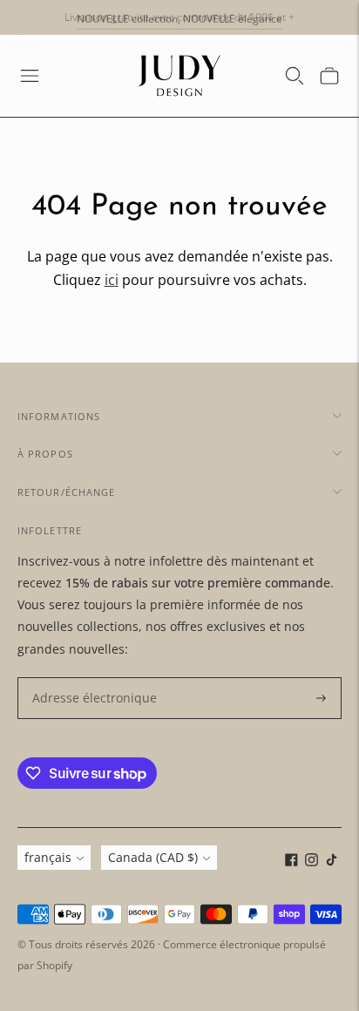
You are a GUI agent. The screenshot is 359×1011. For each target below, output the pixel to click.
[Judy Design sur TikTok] (331, 861)
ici (112, 279)
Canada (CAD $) (153, 857)
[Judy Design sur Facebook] (291, 861)
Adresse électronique (87, 677)
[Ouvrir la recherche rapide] (294, 76)
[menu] (29, 76)
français (47, 857)
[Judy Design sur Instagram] (311, 861)
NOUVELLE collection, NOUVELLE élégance (179, 17)
